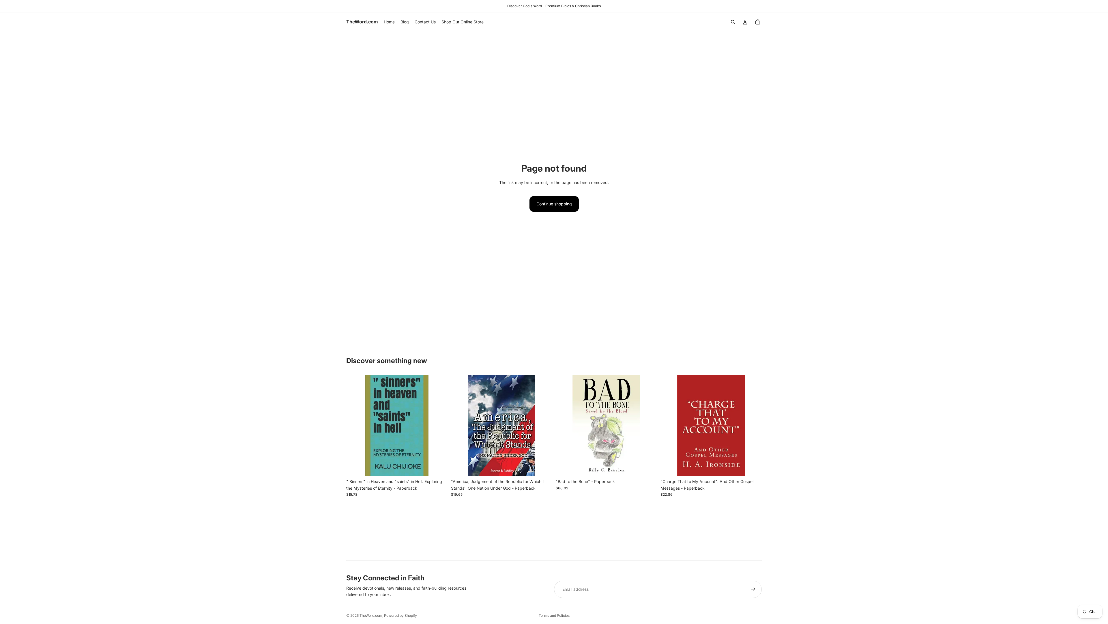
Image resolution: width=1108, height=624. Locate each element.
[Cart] (757, 22)
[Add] (438, 467)
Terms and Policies (554, 615)
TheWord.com (371, 615)
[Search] (733, 22)
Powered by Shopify (400, 615)
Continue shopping (554, 203)
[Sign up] (753, 589)
